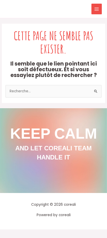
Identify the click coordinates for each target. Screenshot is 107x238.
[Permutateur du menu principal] (96, 9)
